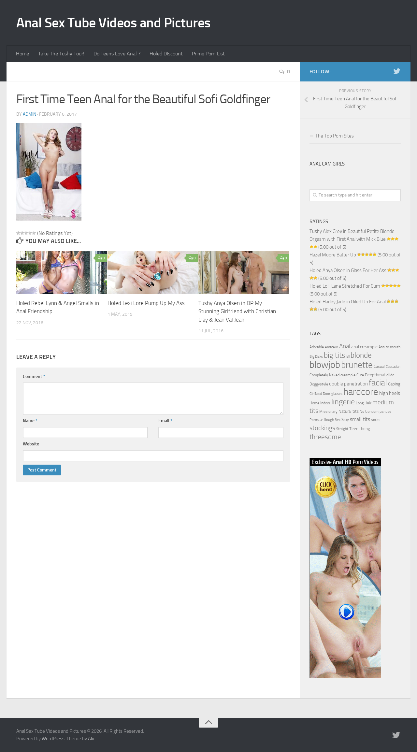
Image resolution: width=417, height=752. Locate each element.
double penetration (348, 384)
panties (386, 411)
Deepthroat (375, 374)
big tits (334, 355)
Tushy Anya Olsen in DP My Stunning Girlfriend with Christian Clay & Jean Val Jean (237, 311)
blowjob (324, 364)
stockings (322, 428)
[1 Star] (18, 233)
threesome (325, 437)
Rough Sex (332, 419)
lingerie (343, 401)
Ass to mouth (389, 347)
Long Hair (363, 403)
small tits (360, 419)
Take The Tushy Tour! (61, 54)
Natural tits (348, 411)
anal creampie (364, 347)
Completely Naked (324, 375)
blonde (361, 355)
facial (378, 383)
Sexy (345, 419)
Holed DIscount (166, 54)
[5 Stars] (34, 233)
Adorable (316, 347)
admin (29, 114)
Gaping (394, 383)
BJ (348, 356)
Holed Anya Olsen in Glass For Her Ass (347, 270)
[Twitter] (397, 71)
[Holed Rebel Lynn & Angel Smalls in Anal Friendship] (61, 272)
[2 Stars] (22, 233)
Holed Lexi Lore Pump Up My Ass (146, 303)
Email (165, 421)
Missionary (328, 411)
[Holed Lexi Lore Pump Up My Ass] (153, 272)
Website (31, 444)
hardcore (360, 392)
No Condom (369, 411)
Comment (34, 376)
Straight (342, 429)
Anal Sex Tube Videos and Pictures (113, 23)
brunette (357, 365)
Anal (344, 346)
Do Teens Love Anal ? (116, 54)
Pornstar (316, 420)
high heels (389, 393)
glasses (336, 394)
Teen (353, 428)
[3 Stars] (26, 233)
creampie (347, 375)
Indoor (325, 403)
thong (364, 428)
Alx (91, 739)
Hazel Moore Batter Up (332, 255)
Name (30, 421)
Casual (379, 366)
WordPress (53, 739)
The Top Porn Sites (334, 136)
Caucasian (393, 367)
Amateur (331, 347)
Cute (360, 375)
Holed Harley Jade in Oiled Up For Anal (347, 302)
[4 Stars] (30, 233)
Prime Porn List (208, 54)
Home (22, 54)
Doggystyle (318, 384)
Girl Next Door (319, 394)
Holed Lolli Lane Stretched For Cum (344, 286)
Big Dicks (316, 356)
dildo (390, 375)
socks (376, 419)
